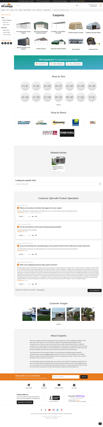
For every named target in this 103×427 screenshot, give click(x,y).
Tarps (16, 10)
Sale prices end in (78, 1)
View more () (40, 289)
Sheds (34, 10)
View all (58, 104)
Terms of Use (48, 417)
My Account (56, 10)
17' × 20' (36, 97)
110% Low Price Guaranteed (43, 1)
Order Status (62, 10)
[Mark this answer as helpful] (32, 216)
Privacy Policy (54, 417)
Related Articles (6, 30)
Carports (20, 10)
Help (67, 10)
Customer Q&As (6, 32)
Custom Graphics (46, 10)
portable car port (49, 354)
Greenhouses (39, 10)
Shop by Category (7, 20)
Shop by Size (6, 22)
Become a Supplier (25, 402)
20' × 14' (58, 97)
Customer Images (7, 34)
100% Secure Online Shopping (60, 1)
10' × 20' (47, 86)
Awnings (12, 10)
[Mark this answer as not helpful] (35, 216)
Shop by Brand (6, 24)
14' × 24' (25, 97)
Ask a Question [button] (94, 290)
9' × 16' (36, 86)
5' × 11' (25, 86)
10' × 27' (58, 86)
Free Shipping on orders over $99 (25, 1)
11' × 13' (69, 86)
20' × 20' (69, 97)
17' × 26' (47, 97)
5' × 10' (81, 97)
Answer (21, 216)
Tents (8, 10)
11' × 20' (80, 86)
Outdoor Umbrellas (27, 10)
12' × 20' (92, 86)
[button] (57, 64)
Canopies (3, 10)
